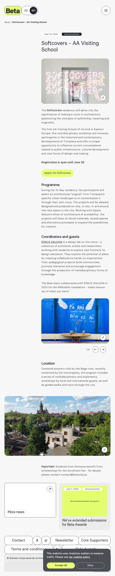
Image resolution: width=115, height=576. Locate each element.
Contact (18, 540)
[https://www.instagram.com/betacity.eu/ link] (45, 540)
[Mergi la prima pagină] (12, 10)
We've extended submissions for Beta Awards (84, 523)
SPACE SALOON (51, 242)
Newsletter (64, 540)
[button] (106, 10)
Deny (90, 565)
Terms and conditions (29, 549)
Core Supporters (94, 540)
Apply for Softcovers (57, 173)
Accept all (61, 565)
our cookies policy (79, 557)
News (7, 22)
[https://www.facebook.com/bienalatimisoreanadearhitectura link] (37, 540)
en (33, 10)
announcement (71, 34)
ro (25, 10)
